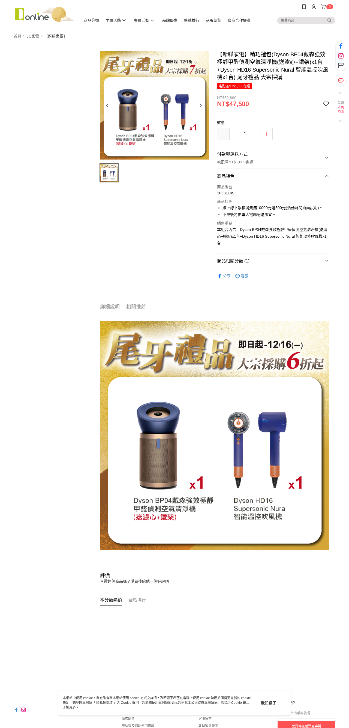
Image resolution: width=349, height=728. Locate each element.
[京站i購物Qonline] (44, 14)
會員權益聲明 (208, 726)
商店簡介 (128, 719)
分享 (227, 276)
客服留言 (205, 719)
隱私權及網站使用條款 (138, 726)
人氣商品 (341, 109)
